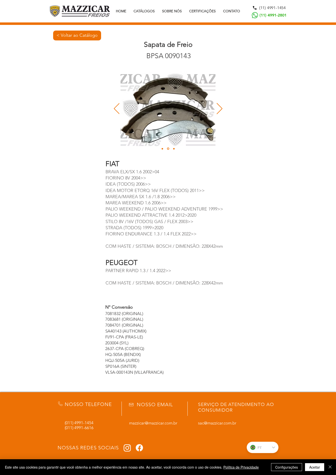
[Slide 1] (162, 148)
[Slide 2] (168, 149)
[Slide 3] (174, 148)
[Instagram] (127, 448)
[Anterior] (117, 109)
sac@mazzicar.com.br (217, 423)
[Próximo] (219, 109)
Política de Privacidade (241, 467)
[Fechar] (330, 467)
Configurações (286, 467)
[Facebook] (139, 448)
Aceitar (314, 467)
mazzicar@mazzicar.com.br (153, 423)
